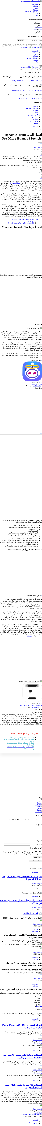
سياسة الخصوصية (32, 1121)
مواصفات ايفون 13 (32, 108)
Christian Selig (37, 386)
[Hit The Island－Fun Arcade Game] (32, 701)
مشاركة (35, 119)
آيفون (36, 8)
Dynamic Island (15, 183)
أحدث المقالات (30, 913)
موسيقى (35, 106)
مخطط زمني (34, 121)
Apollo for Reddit (36, 384)
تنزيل (40, 382)
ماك (36, 15)
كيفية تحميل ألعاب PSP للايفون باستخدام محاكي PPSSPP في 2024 (27, 80)
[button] (40, 65)
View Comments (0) (35, 861)
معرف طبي (34, 117)
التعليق (39, 825)
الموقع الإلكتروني (36, 848)
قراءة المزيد (38, 1043)
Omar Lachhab (37, 147)
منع (37, 114)
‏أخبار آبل (35, 10)
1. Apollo (31, 221)
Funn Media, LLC (36, 707)
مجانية (36, 123)
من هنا (29, 636)
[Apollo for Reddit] (32, 380)
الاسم (39, 841)
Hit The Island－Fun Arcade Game (31, 705)
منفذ (36, 112)
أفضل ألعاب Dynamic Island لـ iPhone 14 (25, 219)
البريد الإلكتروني (36, 844)
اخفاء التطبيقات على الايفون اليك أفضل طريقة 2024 (30, 98)
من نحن (35, 1123)
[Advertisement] (21, 252)
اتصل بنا (35, 1120)
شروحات (35, 4)
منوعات (35, 110)
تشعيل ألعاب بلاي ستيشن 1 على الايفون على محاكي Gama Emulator (26, 90)
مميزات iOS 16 (33, 116)
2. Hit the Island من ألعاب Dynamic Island (21, 223)
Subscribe (20, 40)
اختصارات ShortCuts (31, 12)
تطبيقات (35, 6)
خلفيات (35, 13)
